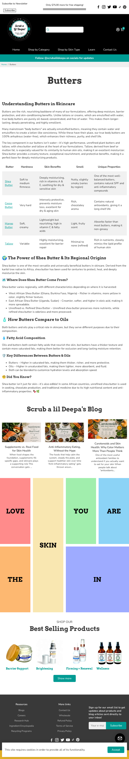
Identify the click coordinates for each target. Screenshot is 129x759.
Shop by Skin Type (69, 50)
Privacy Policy (64, 731)
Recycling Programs (21, 731)
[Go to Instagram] (104, 7)
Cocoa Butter (9, 205)
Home (16, 50)
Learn (91, 50)
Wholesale (64, 715)
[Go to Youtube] (115, 7)
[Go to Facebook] (98, 7)
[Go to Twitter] (109, 7)
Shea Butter (9, 183)
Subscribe (10, 10)
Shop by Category (39, 50)
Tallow (9, 244)
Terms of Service (64, 725)
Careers (22, 715)
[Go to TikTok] (120, 7)
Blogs (21, 710)
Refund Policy (64, 720)
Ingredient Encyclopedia (21, 725)
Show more (65, 678)
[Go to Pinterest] (124, 7)
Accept (116, 750)
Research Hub (21, 720)
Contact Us (110, 50)
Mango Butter (9, 225)
